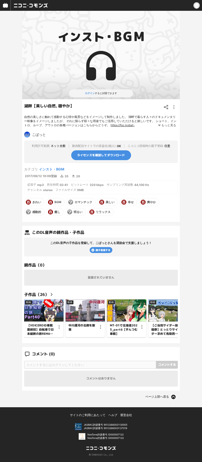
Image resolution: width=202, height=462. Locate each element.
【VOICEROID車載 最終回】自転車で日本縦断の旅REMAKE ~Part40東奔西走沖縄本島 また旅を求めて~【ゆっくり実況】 (40, 329)
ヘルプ (112, 415)
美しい (110, 202)
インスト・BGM (51, 169)
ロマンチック (83, 202)
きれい (36, 202)
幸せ (131, 202)
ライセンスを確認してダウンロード (101, 155)
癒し (57, 211)
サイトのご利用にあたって (87, 415)
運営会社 (126, 415)
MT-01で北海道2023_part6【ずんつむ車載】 (123, 329)
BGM (57, 202)
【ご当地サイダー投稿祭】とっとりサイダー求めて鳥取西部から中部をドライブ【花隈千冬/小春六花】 (164, 329)
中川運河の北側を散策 (81, 327)
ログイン (90, 93)
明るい (78, 211)
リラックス (103, 211)
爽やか (151, 202)
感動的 (36, 211)
